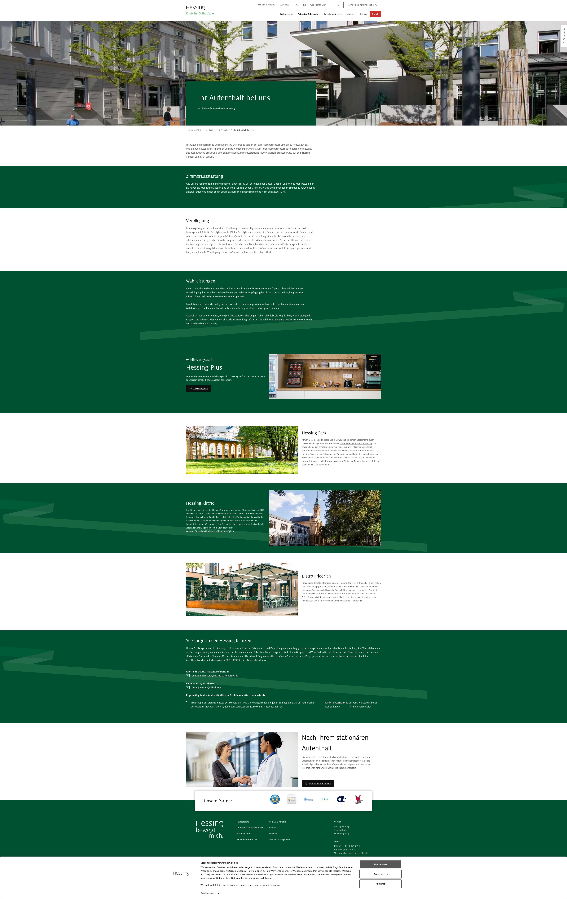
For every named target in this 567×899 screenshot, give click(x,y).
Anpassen (379, 874)
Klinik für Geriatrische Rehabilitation (336, 704)
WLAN (265, 188)
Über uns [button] (351, 14)
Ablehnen (381, 883)
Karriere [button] (363, 14)
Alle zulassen (380, 864)
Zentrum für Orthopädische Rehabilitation (205, 531)
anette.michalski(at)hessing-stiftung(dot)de (215, 675)
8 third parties (223, 885)
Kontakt (337, 841)
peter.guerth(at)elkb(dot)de (206, 687)
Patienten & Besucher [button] (308, 14)
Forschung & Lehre (333, 14)
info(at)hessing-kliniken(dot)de (353, 853)
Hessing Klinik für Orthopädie (360, 5)
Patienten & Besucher (219, 130)
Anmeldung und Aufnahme (286, 319)
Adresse (337, 822)
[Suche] (338, 5)
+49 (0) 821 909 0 (351, 846)
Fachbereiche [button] (286, 14)
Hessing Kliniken (196, 130)
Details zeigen (208, 893)
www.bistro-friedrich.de (351, 601)
